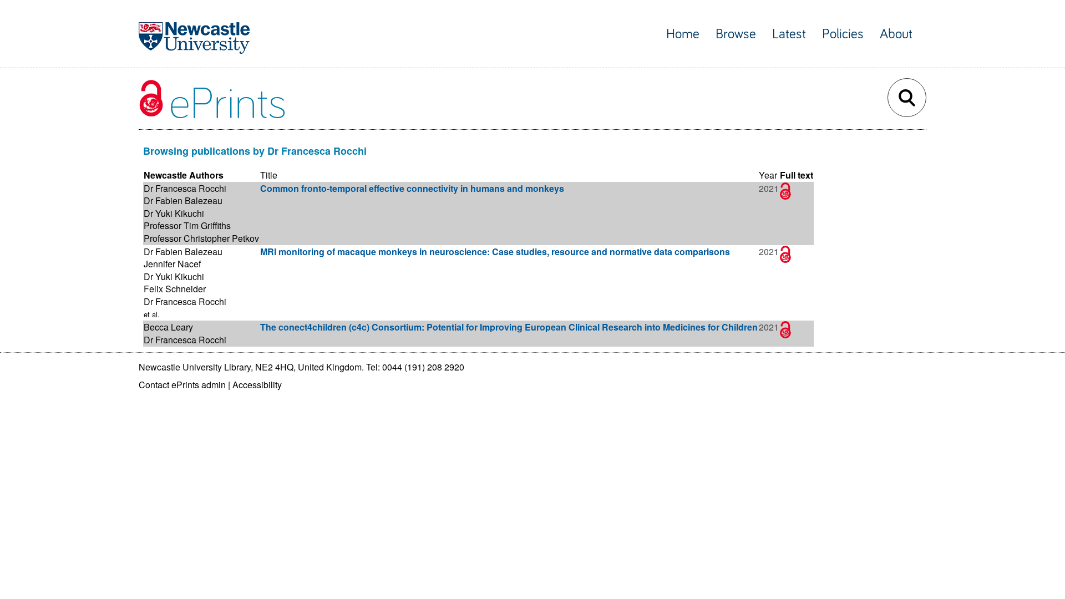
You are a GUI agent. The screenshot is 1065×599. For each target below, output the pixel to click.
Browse (736, 34)
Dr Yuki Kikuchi (174, 213)
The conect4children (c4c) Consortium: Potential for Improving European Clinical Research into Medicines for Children (509, 327)
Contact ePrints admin (182, 384)
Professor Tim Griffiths (187, 225)
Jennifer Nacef (172, 263)
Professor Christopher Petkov (201, 238)
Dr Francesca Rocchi (185, 188)
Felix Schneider (175, 288)
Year (768, 175)
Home (682, 34)
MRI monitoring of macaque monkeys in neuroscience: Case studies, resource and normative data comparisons (495, 251)
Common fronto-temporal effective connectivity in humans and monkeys (412, 188)
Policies (843, 34)
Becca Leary (168, 327)
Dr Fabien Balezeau (183, 200)
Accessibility (257, 384)
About (896, 34)
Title (268, 175)
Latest (789, 34)
